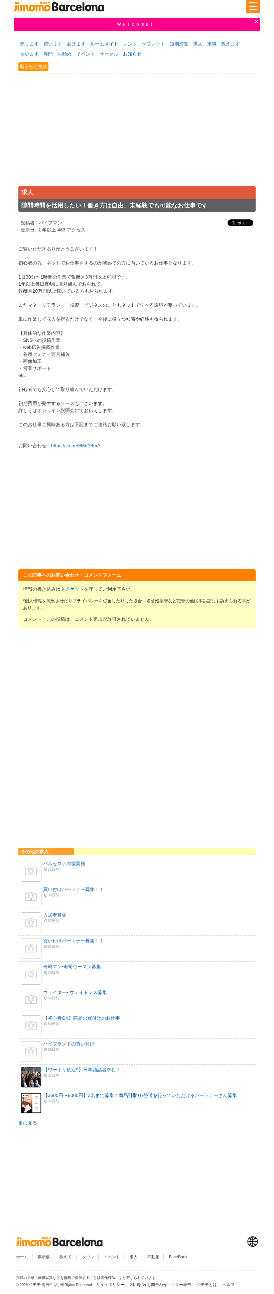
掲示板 (44, 1257)
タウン (88, 1257)
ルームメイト (104, 43)
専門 (48, 54)
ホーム (22, 1257)
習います (29, 54)
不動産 (153, 1257)
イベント (85, 54)
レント (130, 43)
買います (52, 43)
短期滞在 (179, 43)
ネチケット (72, 589)
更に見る (27, 1122)
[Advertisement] (137, 137)
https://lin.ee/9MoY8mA (75, 445)
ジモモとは (207, 1284)
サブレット (153, 43)
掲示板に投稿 (33, 66)
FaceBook (178, 1257)
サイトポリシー (110, 1284)
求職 (212, 43)
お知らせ (132, 54)
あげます (76, 43)
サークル (109, 54)
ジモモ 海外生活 (43, 1284)
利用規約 (138, 1284)
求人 (197, 43)
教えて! (66, 1257)
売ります (29, 43)
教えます (230, 43)
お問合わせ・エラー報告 (169, 1284)
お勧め (64, 54)
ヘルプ (229, 1284)
